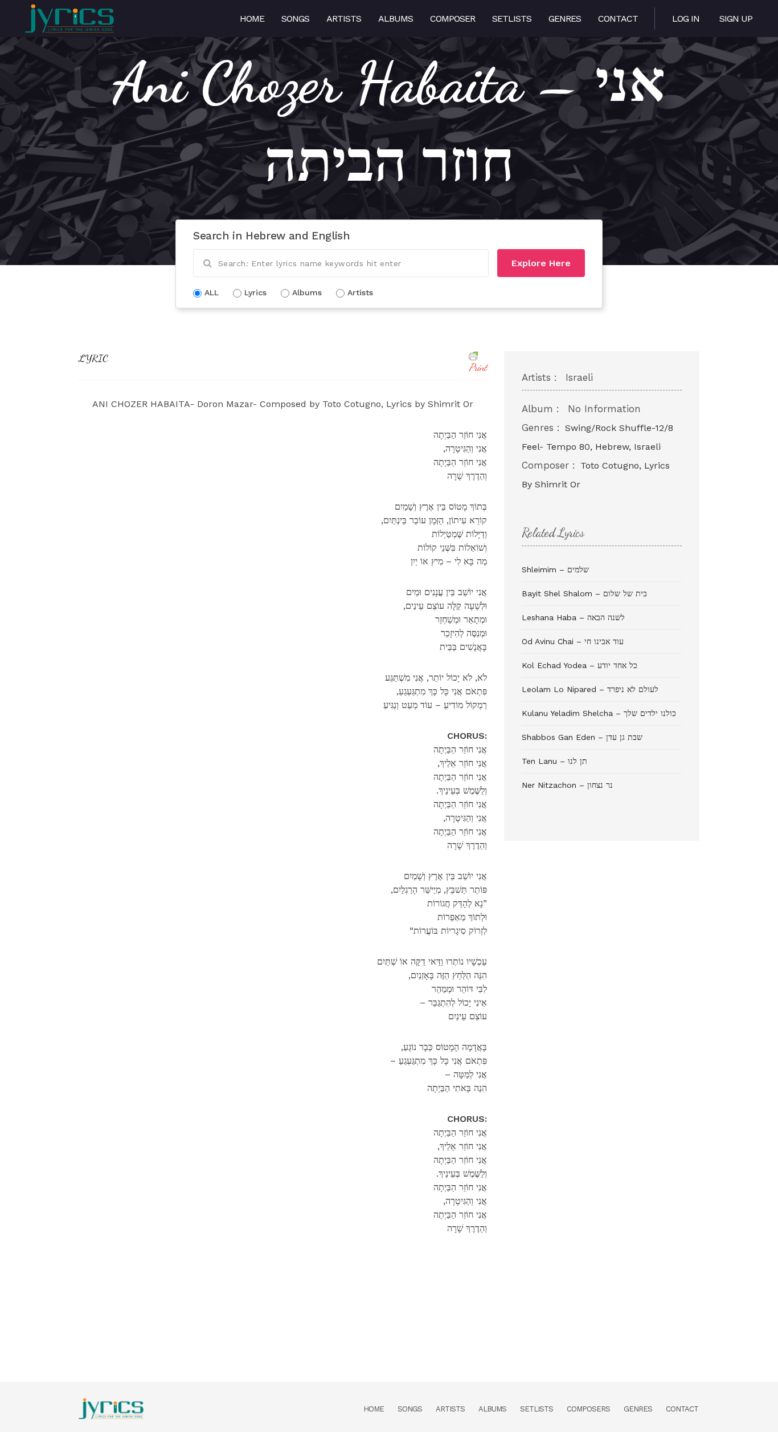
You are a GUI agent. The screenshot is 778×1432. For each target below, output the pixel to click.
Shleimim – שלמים (555, 569)
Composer (452, 18)
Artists (343, 18)
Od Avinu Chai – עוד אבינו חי (573, 641)
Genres (564, 18)
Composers (588, 1409)
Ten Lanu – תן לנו (554, 761)
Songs (295, 18)
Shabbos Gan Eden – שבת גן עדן (582, 737)
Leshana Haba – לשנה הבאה (573, 617)
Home (252, 18)
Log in (685, 18)
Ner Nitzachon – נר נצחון (567, 785)
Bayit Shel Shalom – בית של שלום (584, 593)
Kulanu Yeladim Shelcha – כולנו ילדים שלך (599, 713)
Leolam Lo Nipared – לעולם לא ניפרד (590, 689)
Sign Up (735, 18)
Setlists (511, 18)
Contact (618, 18)
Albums (395, 18)
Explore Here (541, 263)
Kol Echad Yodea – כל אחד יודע (579, 665)
